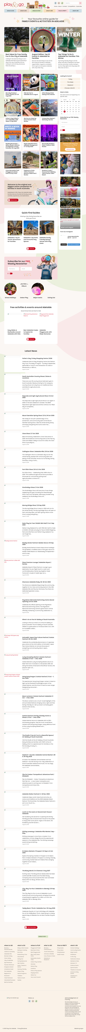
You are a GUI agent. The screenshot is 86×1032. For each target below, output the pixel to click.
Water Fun (33, 975)
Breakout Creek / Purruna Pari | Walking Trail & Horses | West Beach (48, 173)
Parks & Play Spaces (36, 970)
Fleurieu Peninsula (9, 965)
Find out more (70, 149)
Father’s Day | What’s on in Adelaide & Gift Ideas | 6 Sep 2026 (12, 120)
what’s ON (75, 11)
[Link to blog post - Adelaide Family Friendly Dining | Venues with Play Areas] (47, 228)
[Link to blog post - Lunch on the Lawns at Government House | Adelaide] (12, 817)
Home (55, 6)
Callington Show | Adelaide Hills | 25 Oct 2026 (37, 451)
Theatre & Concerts (75, 970)
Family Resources (22, 961)
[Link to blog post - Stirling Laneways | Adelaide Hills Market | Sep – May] (12, 837)
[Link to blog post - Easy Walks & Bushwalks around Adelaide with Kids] (15, 320)
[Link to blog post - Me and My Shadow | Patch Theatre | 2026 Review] (49, 133)
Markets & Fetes (74, 961)
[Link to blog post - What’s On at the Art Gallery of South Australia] (12, 625)
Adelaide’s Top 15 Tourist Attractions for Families (14, 239)
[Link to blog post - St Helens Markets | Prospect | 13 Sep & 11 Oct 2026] (12, 856)
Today (70, 79)
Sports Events (74, 967)
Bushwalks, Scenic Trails (36, 958)
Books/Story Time (22, 954)
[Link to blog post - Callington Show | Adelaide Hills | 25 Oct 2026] (12, 457)
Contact (64, 6)
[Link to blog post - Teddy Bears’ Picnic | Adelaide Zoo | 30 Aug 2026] (12, 913)
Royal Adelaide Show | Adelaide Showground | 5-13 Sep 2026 (30, 145)
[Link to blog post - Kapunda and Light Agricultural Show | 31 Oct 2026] (12, 401)
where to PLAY (36, 11)
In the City (73, 956)
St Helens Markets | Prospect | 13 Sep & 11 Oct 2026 (37, 852)
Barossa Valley (8, 956)
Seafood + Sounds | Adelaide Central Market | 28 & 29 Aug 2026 (38, 755)
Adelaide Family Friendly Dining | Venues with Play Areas (45, 240)
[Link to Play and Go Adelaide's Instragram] (59, 3)
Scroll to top (42, 936)
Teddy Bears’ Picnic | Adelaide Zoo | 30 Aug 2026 (38, 908)
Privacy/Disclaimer (22, 1028)
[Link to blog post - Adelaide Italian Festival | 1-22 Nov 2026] (12, 799)
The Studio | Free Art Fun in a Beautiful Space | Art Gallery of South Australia (38, 736)
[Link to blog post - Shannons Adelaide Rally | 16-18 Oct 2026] (12, 587)
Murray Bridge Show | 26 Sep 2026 (33, 505)
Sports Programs (22, 973)
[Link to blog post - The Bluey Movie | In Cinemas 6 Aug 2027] (12, 876)
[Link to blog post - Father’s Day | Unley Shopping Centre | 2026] (12, 364)
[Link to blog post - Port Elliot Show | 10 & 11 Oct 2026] (12, 475)
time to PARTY (62, 11)
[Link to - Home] (10, 289)
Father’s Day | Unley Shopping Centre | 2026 (37, 358)
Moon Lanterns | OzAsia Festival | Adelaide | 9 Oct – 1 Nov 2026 (37, 697)
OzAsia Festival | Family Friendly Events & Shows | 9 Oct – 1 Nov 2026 (36, 716)
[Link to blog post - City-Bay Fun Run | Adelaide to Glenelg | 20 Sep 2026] (12, 894)
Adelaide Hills (8, 954)
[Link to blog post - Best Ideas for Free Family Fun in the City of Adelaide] (16, 39)
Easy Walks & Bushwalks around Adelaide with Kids (14, 332)
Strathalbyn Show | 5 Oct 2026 (32, 487)
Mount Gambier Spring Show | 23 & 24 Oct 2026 (38, 415)
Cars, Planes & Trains (49, 956)
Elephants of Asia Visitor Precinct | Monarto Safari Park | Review (30, 173)
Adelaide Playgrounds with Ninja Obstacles (46, 332)
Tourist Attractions (49, 951)
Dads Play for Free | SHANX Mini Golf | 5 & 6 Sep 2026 (38, 524)
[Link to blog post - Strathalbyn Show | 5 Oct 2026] (12, 493)
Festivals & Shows (75, 959)
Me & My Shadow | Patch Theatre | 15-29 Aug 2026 (12, 94)
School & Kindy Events (74, 972)
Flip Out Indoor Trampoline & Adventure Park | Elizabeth (38, 775)
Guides (19, 980)
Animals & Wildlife (49, 954)
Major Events (37, 298)
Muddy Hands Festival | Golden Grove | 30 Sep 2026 (38, 543)
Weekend (70, 85)
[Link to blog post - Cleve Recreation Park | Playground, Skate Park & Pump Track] (12, 159)
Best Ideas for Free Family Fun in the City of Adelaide (16, 55)
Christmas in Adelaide (73, 976)
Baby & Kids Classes (23, 948)
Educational (21, 956)
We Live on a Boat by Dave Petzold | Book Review (30, 120)
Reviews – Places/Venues (8, 948)
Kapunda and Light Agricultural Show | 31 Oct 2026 (37, 396)
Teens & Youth (21, 978)
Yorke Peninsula (8, 978)
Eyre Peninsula (8, 962)
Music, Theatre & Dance (22, 966)
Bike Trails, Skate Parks (35, 955)
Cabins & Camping (9, 951)
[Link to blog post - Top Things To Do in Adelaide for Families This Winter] (69, 39)
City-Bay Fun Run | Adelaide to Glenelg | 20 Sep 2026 (38, 889)
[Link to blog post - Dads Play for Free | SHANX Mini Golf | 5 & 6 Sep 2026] (12, 528)
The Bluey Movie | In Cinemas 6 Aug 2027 (36, 870)
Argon (81, 1028)
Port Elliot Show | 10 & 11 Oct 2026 (33, 469)
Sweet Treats (60, 954)
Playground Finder (36, 948)
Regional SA (7, 973)
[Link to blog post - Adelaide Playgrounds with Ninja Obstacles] (47, 320)
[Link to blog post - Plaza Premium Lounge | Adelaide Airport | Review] (12, 568)
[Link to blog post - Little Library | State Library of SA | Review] (49, 82)
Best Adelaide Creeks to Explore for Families (31, 332)
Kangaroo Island (8, 967)
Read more (14, 200)
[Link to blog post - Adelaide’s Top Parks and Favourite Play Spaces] (31, 228)
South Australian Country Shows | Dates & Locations (36, 377)
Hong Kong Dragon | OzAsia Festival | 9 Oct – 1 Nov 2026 (38, 677)
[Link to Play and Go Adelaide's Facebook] (55, 3)
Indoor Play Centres (36, 962)
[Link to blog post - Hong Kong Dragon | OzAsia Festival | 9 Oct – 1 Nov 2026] (12, 682)
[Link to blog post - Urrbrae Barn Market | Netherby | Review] (49, 107)
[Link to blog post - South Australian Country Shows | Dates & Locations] (12, 382)
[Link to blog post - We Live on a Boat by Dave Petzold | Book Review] (31, 107)
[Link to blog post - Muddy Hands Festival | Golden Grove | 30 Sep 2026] (12, 548)
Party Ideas (60, 950)
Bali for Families (8, 982)
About (60, 6)
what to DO (23, 11)
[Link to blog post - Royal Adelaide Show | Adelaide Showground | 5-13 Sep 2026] (31, 133)
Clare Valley (7, 958)
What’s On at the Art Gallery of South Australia (38, 619)
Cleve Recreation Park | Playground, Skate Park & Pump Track (12, 172)
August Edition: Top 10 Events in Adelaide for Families (41, 56)
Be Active (20, 952)
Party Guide (60, 948)
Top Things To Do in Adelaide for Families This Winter (68, 56)
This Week (70, 82)
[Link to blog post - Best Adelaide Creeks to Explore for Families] (31, 320)
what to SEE (49, 11)
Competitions (71, 6)
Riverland (6, 975)
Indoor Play (24, 298)
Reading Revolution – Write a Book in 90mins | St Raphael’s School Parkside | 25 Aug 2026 (13, 146)
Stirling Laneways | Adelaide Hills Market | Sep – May (38, 832)
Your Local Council (36, 977)
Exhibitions (73, 954)
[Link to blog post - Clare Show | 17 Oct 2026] (12, 439)
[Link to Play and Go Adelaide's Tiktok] (62, 3)
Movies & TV (73, 963)
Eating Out (51, 298)
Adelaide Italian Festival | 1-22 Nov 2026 (36, 794)
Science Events (74, 965)
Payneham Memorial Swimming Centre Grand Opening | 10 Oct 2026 (38, 600)
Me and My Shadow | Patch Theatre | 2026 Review (48, 145)
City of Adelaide (8, 960)
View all (32, 248)
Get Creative (21, 963)
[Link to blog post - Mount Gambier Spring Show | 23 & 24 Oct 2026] (12, 421)
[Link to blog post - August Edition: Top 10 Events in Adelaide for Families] (43, 39)
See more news (32, 927)
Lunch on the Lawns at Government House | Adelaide (37, 812)
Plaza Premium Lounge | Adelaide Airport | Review (36, 563)
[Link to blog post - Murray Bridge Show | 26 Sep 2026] (12, 510)
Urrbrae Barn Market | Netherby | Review (48, 119)
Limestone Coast (8, 969)
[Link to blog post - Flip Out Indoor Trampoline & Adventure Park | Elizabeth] (12, 780)
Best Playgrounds (35, 952)
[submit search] (80, 3)
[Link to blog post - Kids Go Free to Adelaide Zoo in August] (31, 82)
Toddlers (20, 975)
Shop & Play (21, 971)
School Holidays (10, 298)
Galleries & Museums (47, 958)
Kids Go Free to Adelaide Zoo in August (31, 93)
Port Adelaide (8, 971)
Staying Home (34, 973)
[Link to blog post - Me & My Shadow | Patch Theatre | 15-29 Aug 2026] (12, 82)
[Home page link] (26, 4)
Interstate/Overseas (9, 980)
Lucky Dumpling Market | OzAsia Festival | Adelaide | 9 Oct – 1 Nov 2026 (36, 657)
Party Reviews (61, 952)
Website (76, 1028)
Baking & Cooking (22, 950)
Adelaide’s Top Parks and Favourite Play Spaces (31, 239)
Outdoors (33, 968)
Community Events (75, 950)
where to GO (10, 11)
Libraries (33, 964)
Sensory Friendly (22, 969)
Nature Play (34, 966)
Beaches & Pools (35, 950)
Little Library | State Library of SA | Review (48, 93)
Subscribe (79, 6)
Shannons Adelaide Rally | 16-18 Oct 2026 (36, 582)
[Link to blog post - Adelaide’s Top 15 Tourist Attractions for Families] (15, 228)
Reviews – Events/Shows (47, 948)
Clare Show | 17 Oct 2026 (30, 433)
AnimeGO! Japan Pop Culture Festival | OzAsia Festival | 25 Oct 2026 (38, 638)
